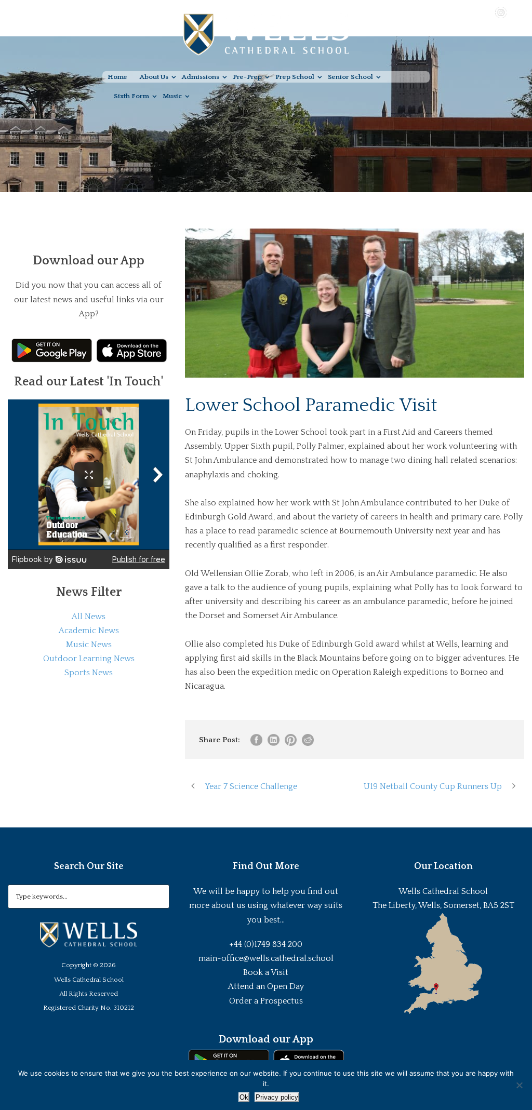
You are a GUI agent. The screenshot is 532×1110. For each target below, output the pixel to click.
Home (117, 77)
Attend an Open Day (266, 986)
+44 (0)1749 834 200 (265, 944)
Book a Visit (265, 972)
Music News (89, 644)
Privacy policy (277, 1097)
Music (172, 96)
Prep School (294, 77)
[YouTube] (485, 12)
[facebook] (470, 12)
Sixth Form (131, 96)
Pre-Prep (247, 77)
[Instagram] (501, 12)
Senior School (350, 77)
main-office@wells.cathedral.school (266, 958)
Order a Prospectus (266, 1001)
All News (88, 616)
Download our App (265, 1039)
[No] (519, 1085)
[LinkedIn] (516, 12)
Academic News (89, 630)
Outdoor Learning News (89, 658)
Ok (244, 1097)
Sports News (88, 672)
